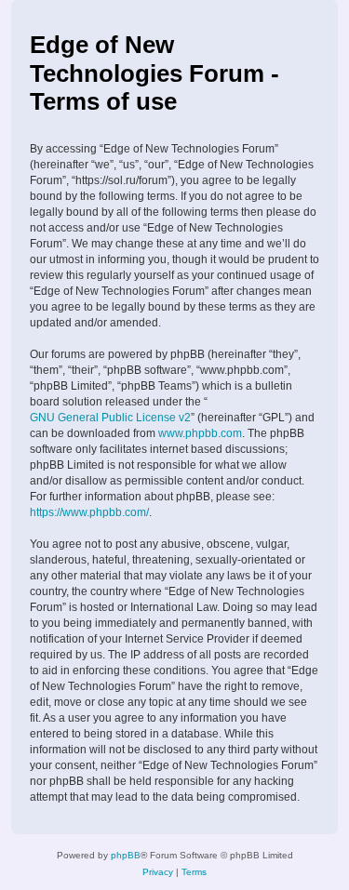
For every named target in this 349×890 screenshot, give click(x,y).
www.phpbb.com (200, 433)
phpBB (126, 855)
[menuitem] (157, 872)
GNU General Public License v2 (110, 417)
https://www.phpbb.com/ (89, 512)
